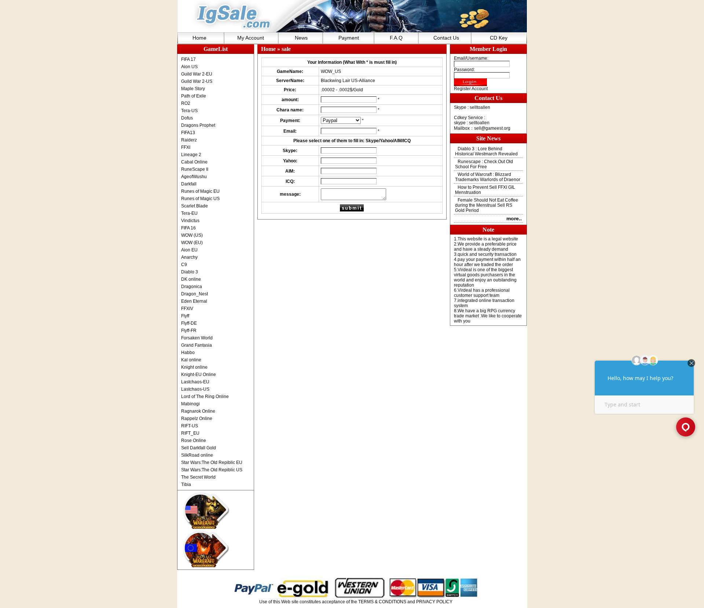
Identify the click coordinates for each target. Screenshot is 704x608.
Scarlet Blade (194, 206)
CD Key (498, 38)
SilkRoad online (197, 455)
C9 (184, 264)
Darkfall (189, 184)
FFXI (185, 147)
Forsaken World (197, 337)
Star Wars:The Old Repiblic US (211, 469)
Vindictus (190, 220)
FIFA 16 (188, 228)
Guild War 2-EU (196, 74)
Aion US (189, 66)
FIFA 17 (188, 59)
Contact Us (446, 38)
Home (199, 38)
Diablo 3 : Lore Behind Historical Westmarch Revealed (486, 151)
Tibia (186, 484)
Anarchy (189, 257)
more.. (514, 218)
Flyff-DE (189, 323)
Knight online (194, 367)
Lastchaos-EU (195, 381)
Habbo (188, 352)
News (301, 38)
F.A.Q (396, 38)
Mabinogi (190, 403)
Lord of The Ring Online (205, 396)
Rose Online (193, 440)
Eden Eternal (194, 301)
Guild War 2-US (196, 81)
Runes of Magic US (200, 198)
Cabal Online (194, 162)
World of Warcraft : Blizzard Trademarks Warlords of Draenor (487, 177)
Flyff (185, 315)
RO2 (185, 103)
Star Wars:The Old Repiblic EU (211, 462)
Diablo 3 (189, 271)
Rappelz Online (196, 418)
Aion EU (189, 250)
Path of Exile (193, 96)
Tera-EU (189, 213)
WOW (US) (192, 235)
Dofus (187, 118)
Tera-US (189, 110)
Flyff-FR (189, 330)
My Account (250, 38)
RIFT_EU (190, 433)
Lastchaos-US (195, 389)
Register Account (471, 88)
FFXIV (187, 308)
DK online (191, 279)
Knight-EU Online (198, 374)
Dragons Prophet (198, 125)
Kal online (191, 359)
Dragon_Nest (194, 293)
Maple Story (193, 88)
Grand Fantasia (196, 345)
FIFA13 (188, 132)
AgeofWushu (194, 176)
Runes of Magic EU (200, 191)
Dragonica (191, 286)
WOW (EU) (192, 242)
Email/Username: (471, 58)
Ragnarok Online (198, 411)
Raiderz (189, 140)
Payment (348, 38)
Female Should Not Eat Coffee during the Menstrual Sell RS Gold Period (486, 205)
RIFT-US (189, 425)
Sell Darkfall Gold (198, 447)
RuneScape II (194, 169)
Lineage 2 (191, 154)
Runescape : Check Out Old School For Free (484, 164)
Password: (464, 69)
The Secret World (198, 477)
